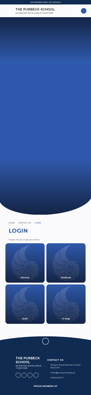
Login (38, 223)
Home (12, 223)
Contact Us (24, 223)
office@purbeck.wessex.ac (62, 373)
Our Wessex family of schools (45, 2)
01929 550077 (56, 378)
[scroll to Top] (45, 341)
